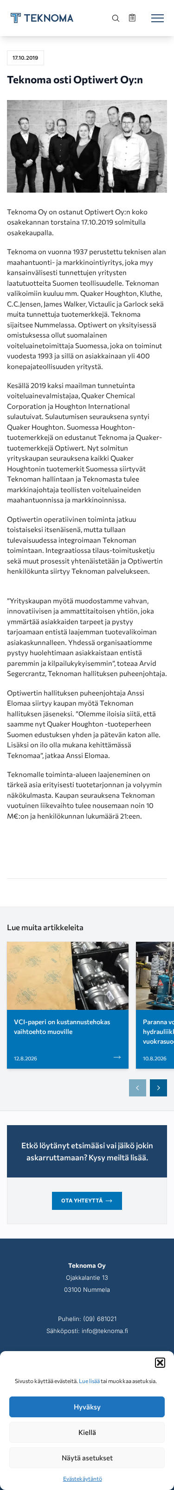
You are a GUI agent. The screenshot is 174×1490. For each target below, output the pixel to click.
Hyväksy (87, 1406)
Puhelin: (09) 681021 (87, 1318)
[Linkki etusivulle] (42, 18)
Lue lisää (89, 1380)
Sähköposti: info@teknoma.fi (87, 1330)
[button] (160, 1362)
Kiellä (87, 1432)
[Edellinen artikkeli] (138, 1088)
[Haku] (116, 18)
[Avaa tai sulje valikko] (157, 18)
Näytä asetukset (87, 1457)
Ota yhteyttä (82, 1200)
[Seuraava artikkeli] (159, 1088)
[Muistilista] (133, 18)
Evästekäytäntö (82, 1478)
